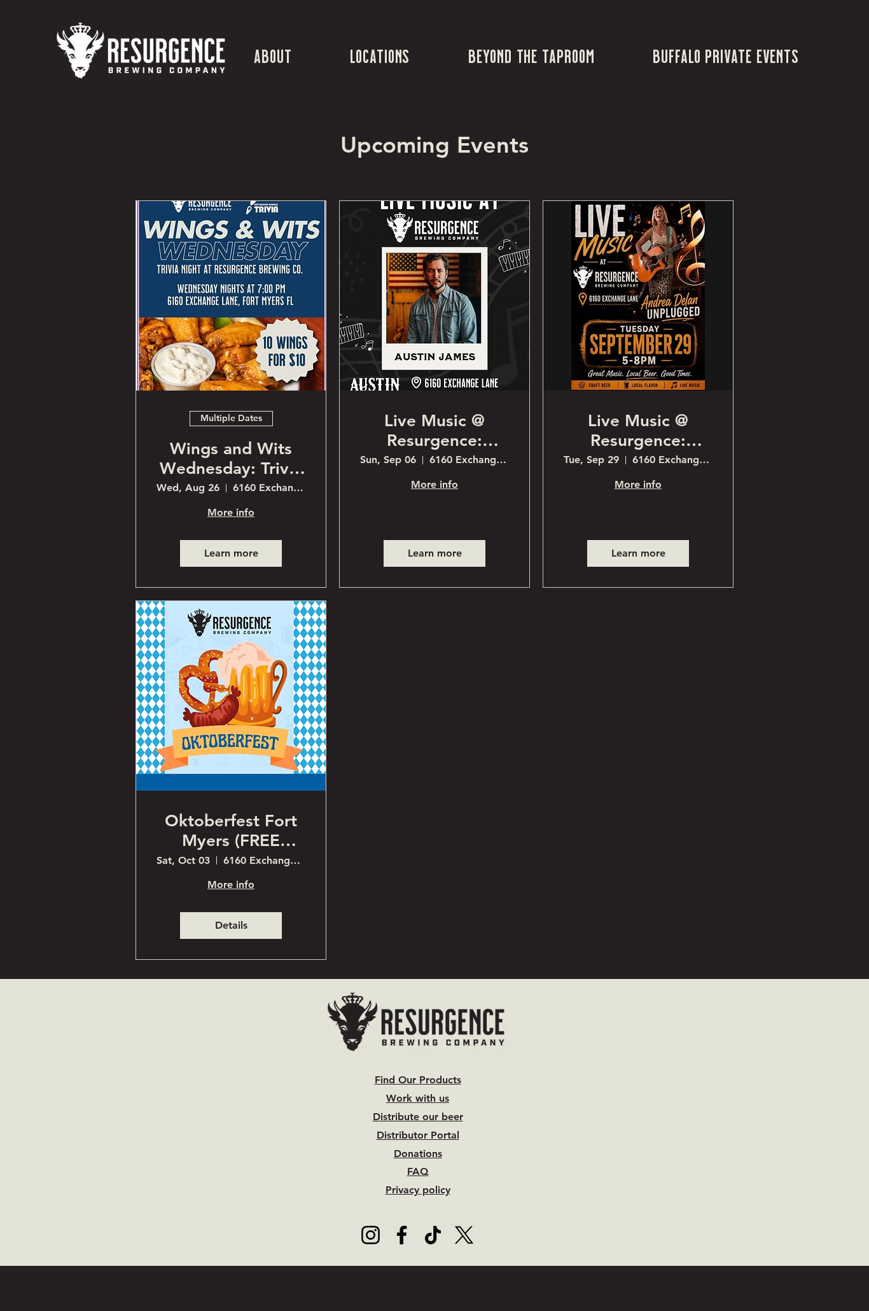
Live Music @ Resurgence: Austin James (435, 430)
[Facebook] (401, 1235)
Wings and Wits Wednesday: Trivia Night (231, 458)
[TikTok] (433, 1235)
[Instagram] (370, 1235)
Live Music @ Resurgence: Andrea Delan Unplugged (638, 430)
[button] (272, 55)
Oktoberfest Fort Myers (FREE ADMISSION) (231, 830)
